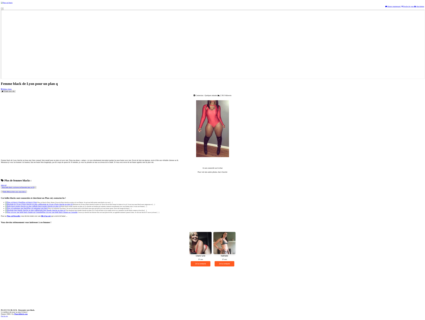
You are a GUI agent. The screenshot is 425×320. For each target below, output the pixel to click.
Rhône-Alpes (7, 89)
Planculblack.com (21, 314)
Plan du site (4, 316)
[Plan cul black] (7, 3)
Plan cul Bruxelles (13, 216)
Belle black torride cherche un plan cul (47, 206)
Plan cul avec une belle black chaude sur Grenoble (59, 212)
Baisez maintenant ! (394, 6)
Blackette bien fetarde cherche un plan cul (51, 210)
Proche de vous (408, 6)
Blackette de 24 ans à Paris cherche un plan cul (56, 204)
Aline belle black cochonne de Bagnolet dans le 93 (18, 187)
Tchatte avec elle (9, 91)
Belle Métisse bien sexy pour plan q (14, 192)
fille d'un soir (46, 216)
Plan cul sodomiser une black (37, 208)
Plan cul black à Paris (29, 202)
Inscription (420, 6)
